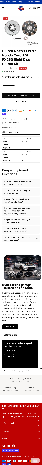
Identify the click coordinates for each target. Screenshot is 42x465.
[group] (21, 354)
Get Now (10, 327)
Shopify (32, 456)
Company (5, 431)
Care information (9, 127)
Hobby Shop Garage (14, 456)
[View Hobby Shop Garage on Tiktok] (8, 445)
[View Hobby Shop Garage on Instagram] (3, 445)
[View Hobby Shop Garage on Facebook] (13, 445)
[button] (34, 7)
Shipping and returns (10, 132)
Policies (4, 438)
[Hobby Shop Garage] (21, 8)
